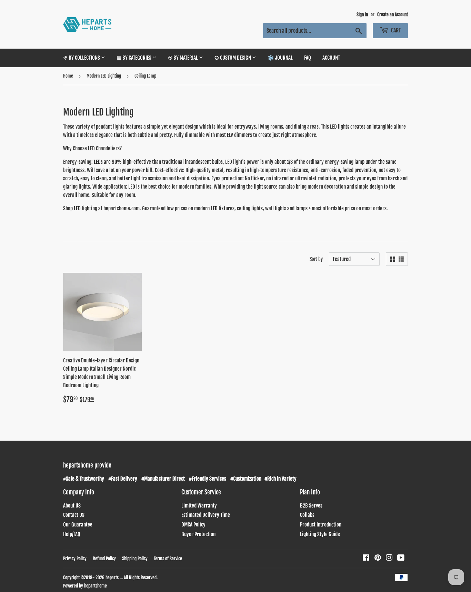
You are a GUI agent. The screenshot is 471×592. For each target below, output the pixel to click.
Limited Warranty (199, 505)
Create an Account (392, 14)
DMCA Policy (193, 524)
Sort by (316, 259)
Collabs (307, 515)
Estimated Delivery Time (205, 515)
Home (68, 76)
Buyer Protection (198, 534)
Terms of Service (168, 558)
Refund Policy (104, 558)
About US (72, 505)
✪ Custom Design (233, 57)
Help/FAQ (71, 534)
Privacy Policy (75, 558)
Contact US (73, 515)
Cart (395, 30)
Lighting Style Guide (320, 534)
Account (331, 57)
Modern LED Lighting (104, 76)
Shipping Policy (135, 558)
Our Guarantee (77, 524)
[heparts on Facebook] (366, 558)
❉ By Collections (82, 57)
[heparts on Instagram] (389, 558)
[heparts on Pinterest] (377, 558)
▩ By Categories (134, 57)
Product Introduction (320, 524)
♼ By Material (183, 57)
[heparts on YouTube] (400, 558)
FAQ (307, 57)
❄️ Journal (280, 57)
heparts (112, 577)
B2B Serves (311, 505)
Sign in (362, 14)
